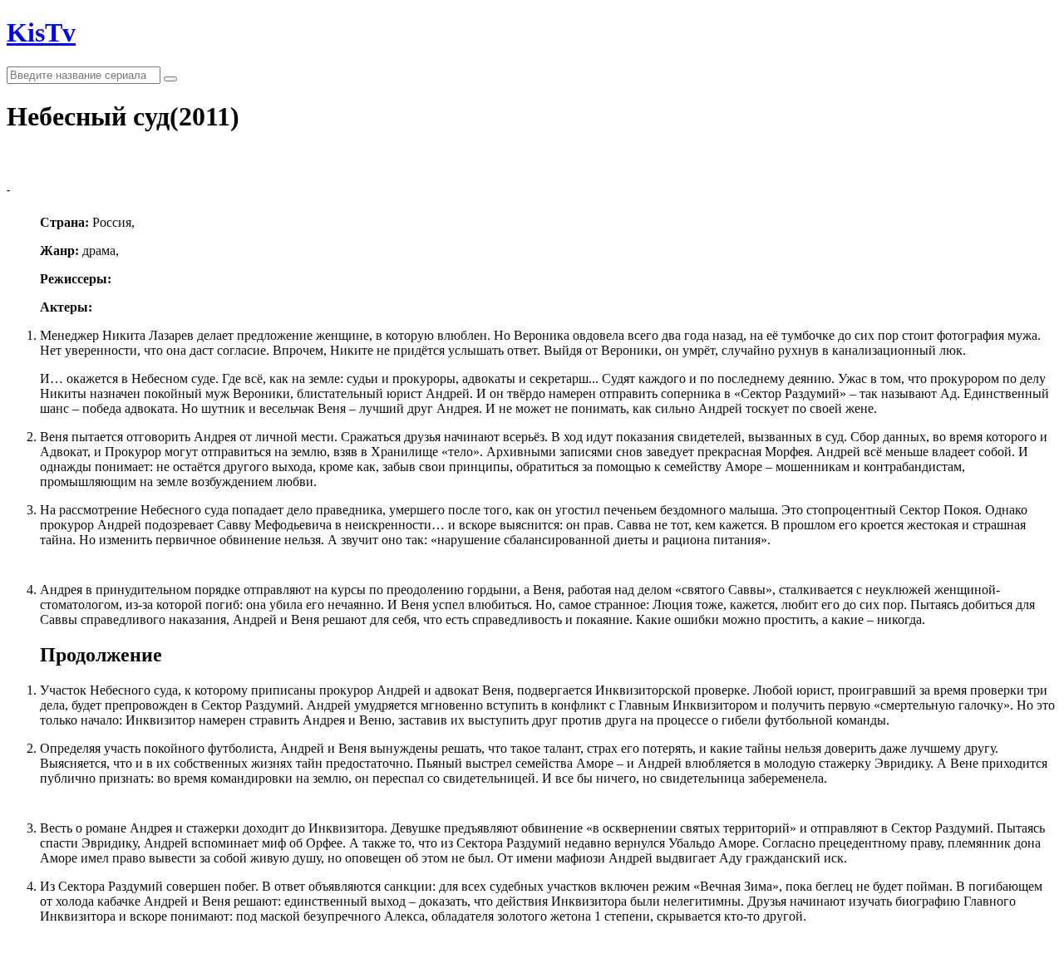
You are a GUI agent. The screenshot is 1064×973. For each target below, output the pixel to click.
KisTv (41, 32)
